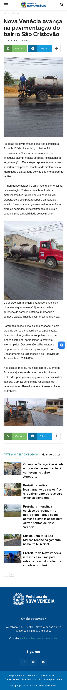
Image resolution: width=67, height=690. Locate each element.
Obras (15, 13)
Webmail (32, 675)
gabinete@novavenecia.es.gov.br (39, 638)
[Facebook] (24, 662)
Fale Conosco (29, 679)
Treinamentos (12, 679)
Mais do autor (50, 454)
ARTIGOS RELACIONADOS (21, 454)
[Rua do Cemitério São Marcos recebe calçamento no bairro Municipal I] (12, 540)
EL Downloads (48, 675)
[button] (62, 5)
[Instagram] (33, 662)
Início (6, 13)
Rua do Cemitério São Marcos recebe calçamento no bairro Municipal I (42, 540)
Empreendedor (17, 675)
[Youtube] (43, 662)
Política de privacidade (51, 679)
